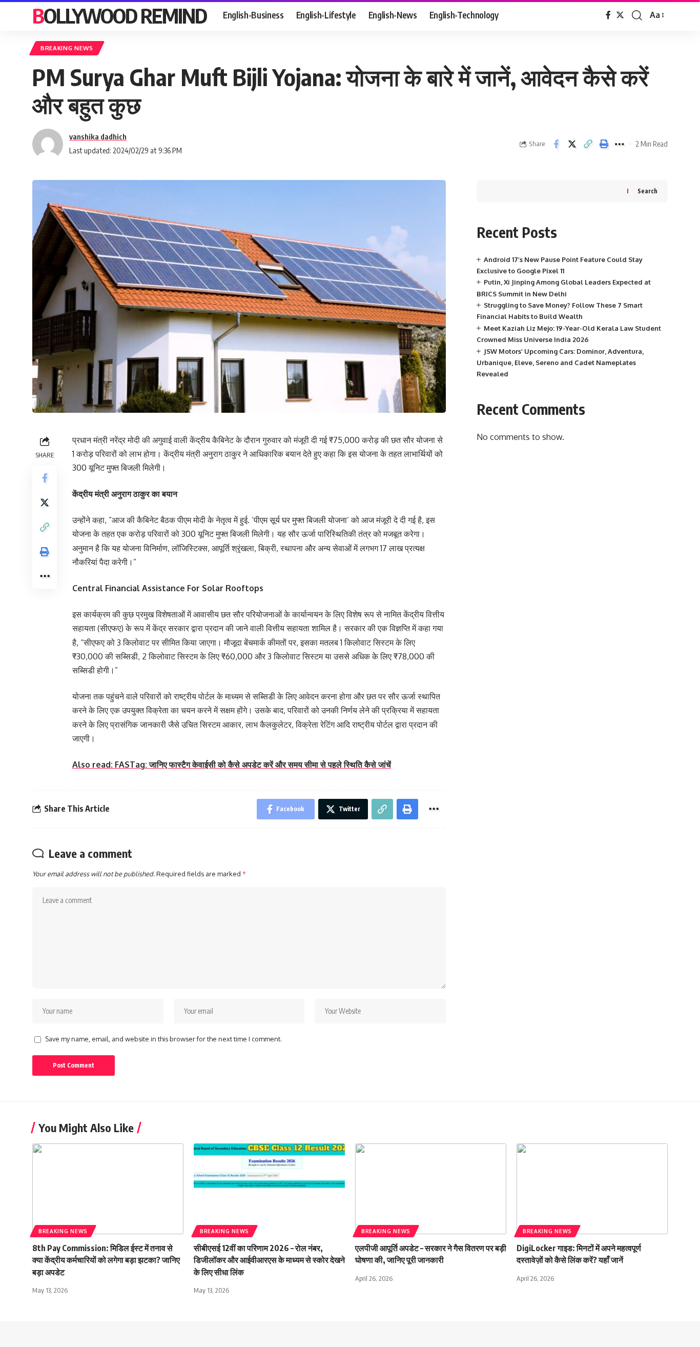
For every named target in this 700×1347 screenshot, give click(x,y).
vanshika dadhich (98, 136)
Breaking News (66, 48)
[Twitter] (620, 15)
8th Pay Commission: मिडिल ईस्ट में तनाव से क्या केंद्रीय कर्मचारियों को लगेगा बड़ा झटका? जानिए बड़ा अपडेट (106, 1260)
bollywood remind (119, 15)
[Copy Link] (588, 144)
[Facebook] (608, 15)
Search (647, 191)
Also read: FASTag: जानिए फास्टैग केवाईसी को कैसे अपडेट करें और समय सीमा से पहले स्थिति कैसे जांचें (231, 764)
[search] (637, 15)
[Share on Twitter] (572, 144)
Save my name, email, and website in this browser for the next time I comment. (163, 1039)
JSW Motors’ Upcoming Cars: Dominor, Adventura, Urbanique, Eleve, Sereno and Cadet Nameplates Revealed (560, 362)
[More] (619, 144)
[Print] (603, 144)
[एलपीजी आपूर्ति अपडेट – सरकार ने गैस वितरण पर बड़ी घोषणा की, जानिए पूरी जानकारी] (430, 1188)
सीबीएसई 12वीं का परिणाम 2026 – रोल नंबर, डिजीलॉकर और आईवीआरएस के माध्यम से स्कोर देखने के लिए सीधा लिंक (269, 1260)
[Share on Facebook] (556, 144)
